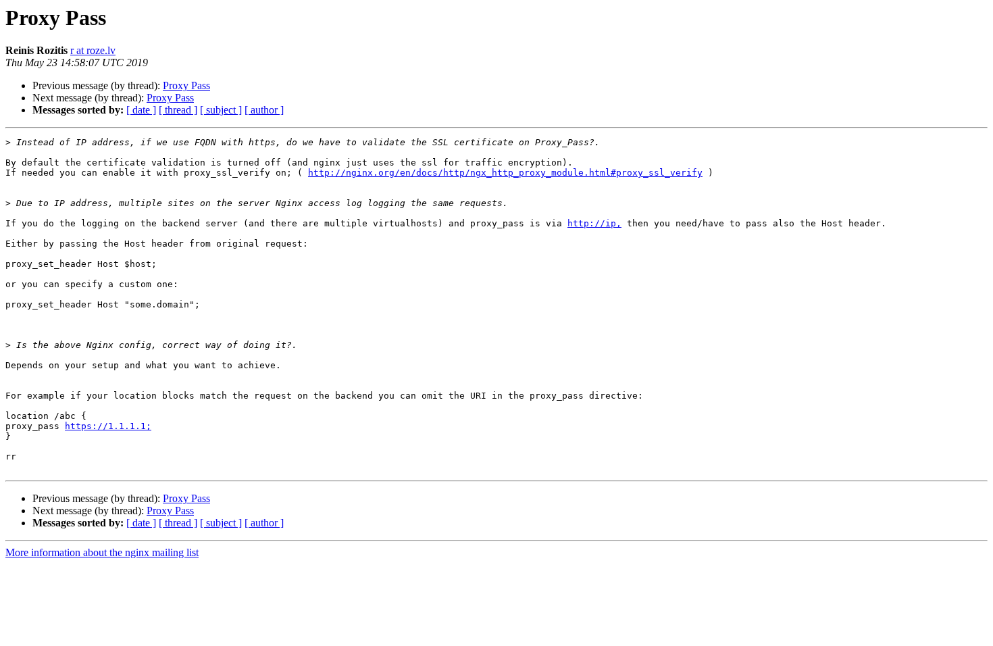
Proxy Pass (186, 85)
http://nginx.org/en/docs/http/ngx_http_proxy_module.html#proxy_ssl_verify (505, 173)
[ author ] (264, 110)
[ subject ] (221, 110)
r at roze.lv (93, 50)
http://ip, (594, 223)
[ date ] (141, 110)
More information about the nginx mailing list (102, 552)
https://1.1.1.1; (108, 426)
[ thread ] (178, 110)
